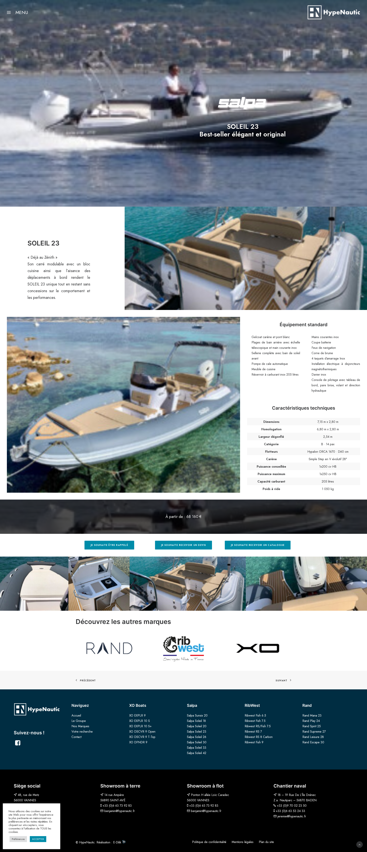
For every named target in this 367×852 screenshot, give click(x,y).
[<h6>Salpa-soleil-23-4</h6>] (306, 584)
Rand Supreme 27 (314, 731)
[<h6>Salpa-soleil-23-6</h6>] (34, 584)
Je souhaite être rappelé (109, 545)
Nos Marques (80, 726)
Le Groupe (78, 721)
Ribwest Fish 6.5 (255, 715)
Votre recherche (82, 731)
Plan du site (266, 842)
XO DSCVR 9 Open (142, 731)
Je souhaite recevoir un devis (183, 545)
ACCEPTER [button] (38, 839)
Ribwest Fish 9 (254, 742)
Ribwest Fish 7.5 (255, 721)
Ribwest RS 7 (253, 731)
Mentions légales (242, 842)
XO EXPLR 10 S (139, 721)
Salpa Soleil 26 (196, 737)
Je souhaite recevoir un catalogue (258, 545)
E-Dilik (117, 842)
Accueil (76, 715)
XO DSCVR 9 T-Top (142, 737)
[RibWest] (183, 648)
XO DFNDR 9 (138, 742)
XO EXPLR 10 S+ (140, 726)
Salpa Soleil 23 (196, 731)
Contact (76, 737)
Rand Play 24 (311, 721)
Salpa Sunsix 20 (197, 715)
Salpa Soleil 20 (196, 726)
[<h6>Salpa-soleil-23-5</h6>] (99, 584)
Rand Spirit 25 (311, 726)
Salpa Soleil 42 (196, 753)
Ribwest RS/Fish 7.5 (258, 726)
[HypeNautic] (333, 12)
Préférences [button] (18, 839)
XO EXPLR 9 (137, 715)
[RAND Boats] (109, 648)
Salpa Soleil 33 (196, 747)
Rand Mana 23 (312, 715)
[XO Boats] (257, 648)
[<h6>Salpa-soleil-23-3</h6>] (188, 584)
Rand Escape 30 (313, 742)
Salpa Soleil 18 (196, 721)
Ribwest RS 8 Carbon (259, 737)
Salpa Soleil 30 (196, 742)
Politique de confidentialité (209, 842)
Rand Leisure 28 (313, 737)
